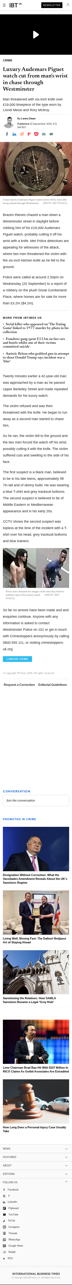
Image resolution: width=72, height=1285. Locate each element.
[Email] (43, 134)
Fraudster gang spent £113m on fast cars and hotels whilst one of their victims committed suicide (34, 343)
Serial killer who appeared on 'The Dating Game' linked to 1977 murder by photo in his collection (36, 328)
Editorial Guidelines (52, 684)
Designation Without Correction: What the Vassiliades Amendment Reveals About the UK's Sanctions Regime (35, 878)
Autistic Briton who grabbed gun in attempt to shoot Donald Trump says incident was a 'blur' (36, 357)
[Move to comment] (51, 134)
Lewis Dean (28, 118)
